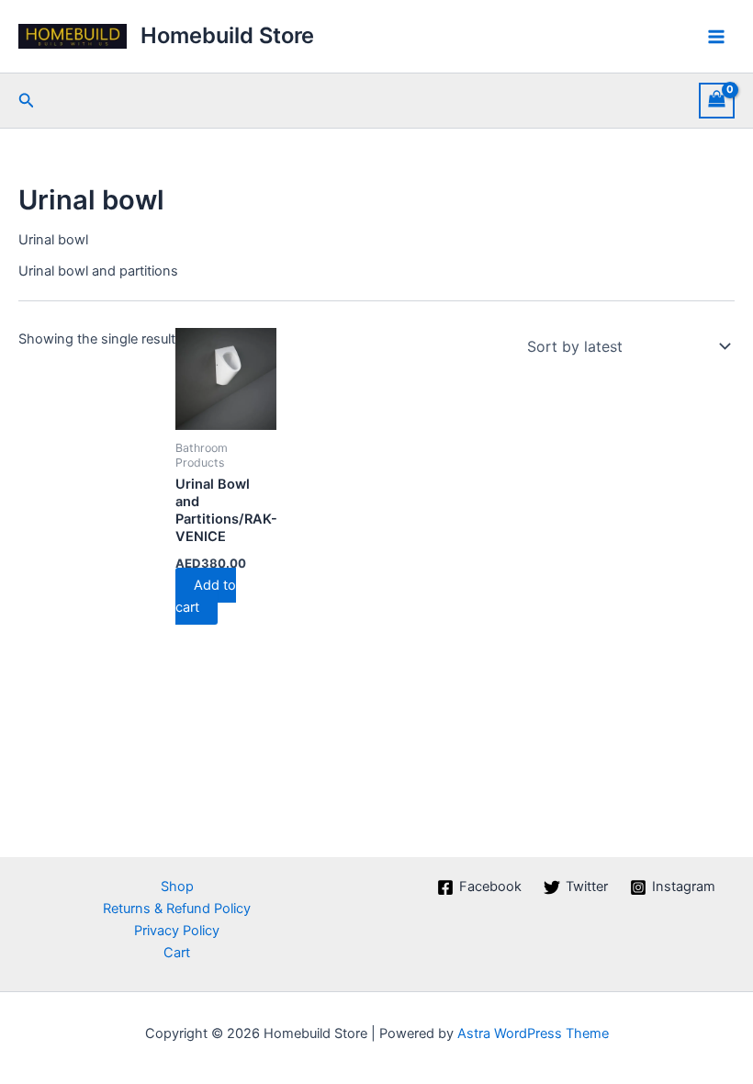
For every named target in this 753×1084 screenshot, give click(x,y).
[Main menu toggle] (716, 35)
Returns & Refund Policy (177, 908)
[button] (26, 100)
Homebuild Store (227, 35)
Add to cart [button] (205, 596)
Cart (176, 952)
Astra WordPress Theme (533, 1033)
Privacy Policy (176, 930)
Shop (177, 886)
